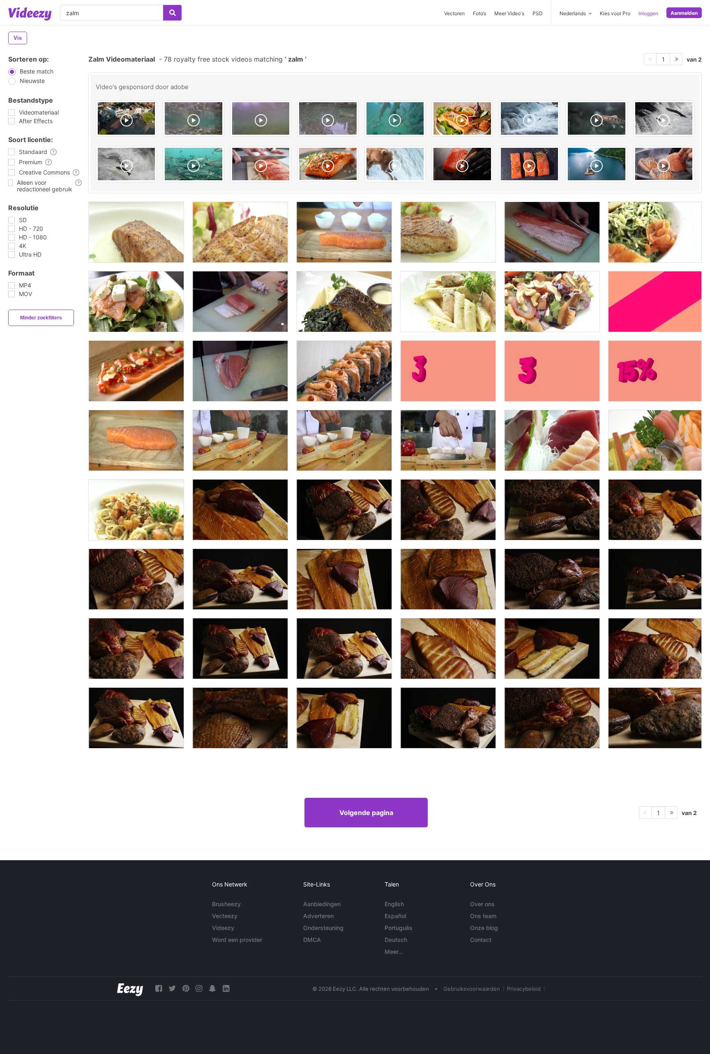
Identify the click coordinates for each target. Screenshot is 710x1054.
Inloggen (648, 13)
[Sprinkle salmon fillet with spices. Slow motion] (529, 164)
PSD (537, 13)
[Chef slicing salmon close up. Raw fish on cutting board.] (462, 164)
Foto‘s (479, 13)
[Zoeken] (172, 13)
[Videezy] (30, 14)
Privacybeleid (524, 988)
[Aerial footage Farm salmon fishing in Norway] (596, 164)
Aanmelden (684, 13)
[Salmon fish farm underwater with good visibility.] (193, 164)
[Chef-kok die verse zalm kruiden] (344, 232)
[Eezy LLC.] (130, 988)
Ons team (483, 915)
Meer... (394, 951)
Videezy (223, 927)
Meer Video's (509, 13)
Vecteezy (224, 915)
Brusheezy (226, 903)
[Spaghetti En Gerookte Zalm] (655, 232)
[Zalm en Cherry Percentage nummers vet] (655, 371)
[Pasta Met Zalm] (448, 301)
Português (399, 927)
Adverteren (318, 915)
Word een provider (237, 939)
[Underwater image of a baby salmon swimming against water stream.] (596, 118)
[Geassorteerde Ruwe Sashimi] (655, 440)
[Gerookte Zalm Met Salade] (552, 301)
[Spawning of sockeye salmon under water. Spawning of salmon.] (395, 118)
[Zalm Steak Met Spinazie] (344, 301)
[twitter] (172, 988)
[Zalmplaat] (136, 232)
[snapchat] (212, 988)
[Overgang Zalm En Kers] (655, 301)
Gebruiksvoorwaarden (471, 988)
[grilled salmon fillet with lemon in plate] (462, 118)
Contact (480, 939)
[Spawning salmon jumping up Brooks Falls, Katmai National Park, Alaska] (663, 118)
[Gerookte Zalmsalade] (136, 301)
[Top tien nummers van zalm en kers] (448, 371)
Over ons (482, 903)
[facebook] (158, 988)
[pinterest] (185, 988)
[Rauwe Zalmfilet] (552, 232)
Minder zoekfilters (41, 318)
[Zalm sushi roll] (344, 371)
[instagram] (199, 988)
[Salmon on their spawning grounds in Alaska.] (327, 118)
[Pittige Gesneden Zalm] (136, 371)
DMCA (312, 939)
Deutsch (396, 939)
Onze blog (484, 927)
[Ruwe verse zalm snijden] (240, 301)
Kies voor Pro (615, 13)
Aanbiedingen (322, 903)
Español (395, 915)
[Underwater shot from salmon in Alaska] (193, 118)
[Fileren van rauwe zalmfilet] (240, 371)
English (394, 903)
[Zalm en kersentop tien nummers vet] (552, 371)
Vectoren (454, 13)
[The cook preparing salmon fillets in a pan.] (663, 164)
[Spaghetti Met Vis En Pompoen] (136, 509)
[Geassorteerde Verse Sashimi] (552, 440)
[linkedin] (226, 988)
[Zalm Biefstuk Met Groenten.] (448, 232)
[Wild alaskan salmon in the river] (260, 118)
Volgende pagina (366, 812)
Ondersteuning (323, 927)
